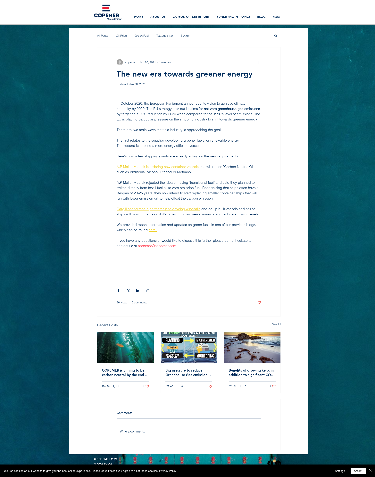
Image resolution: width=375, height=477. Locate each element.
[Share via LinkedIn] (137, 290)
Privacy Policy (167, 471)
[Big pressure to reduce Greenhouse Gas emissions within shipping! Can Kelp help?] (189, 347)
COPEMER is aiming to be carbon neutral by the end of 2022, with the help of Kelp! (125, 372)
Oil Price (121, 35)
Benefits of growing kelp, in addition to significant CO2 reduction (251, 372)
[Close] (370, 471)
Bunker (185, 35)
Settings (340, 471)
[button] (276, 35)
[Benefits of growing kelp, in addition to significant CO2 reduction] (252, 347)
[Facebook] (270, 463)
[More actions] (258, 62)
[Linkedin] (278, 463)
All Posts (102, 35)
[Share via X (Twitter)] (128, 290)
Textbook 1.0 (164, 35)
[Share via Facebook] (118, 290)
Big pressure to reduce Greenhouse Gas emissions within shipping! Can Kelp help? (187, 372)
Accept (358, 471)
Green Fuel (142, 35)
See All (276, 324)
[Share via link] (147, 290)
